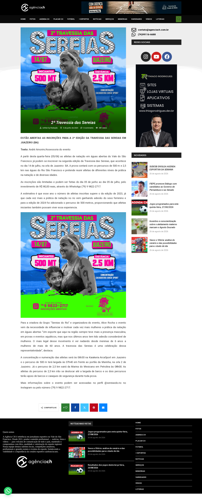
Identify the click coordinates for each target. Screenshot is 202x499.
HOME (23, 19)
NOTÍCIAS (97, 19)
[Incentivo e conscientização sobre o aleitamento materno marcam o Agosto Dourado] (139, 226)
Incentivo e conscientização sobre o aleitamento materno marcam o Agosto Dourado (163, 224)
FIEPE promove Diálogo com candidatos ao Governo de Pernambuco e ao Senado (163, 186)
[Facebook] (167, 57)
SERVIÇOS (109, 19)
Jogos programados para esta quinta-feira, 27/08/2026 (108, 433)
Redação (54, 128)
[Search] (178, 19)
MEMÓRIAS (122, 19)
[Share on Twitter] (84, 407)
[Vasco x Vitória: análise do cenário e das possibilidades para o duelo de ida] (139, 245)
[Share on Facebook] (75, 407)
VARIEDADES (136, 19)
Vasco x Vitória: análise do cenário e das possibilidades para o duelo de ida (163, 243)
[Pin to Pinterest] (94, 407)
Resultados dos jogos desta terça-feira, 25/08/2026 (106, 466)
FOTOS (32, 19)
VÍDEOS (149, 19)
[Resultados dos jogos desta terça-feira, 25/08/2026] (77, 469)
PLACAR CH (58, 19)
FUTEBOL (71, 19)
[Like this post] (66, 407)
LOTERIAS (160, 19)
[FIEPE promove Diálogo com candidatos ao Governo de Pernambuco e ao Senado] (139, 189)
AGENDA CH (44, 19)
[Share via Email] (103, 407)
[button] (8, 491)
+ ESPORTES (84, 19)
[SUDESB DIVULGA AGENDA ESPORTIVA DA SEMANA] (139, 170)
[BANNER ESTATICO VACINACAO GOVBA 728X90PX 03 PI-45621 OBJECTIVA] (131, 7)
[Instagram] (146, 57)
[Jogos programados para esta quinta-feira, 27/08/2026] (139, 207)
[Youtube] (156, 57)
